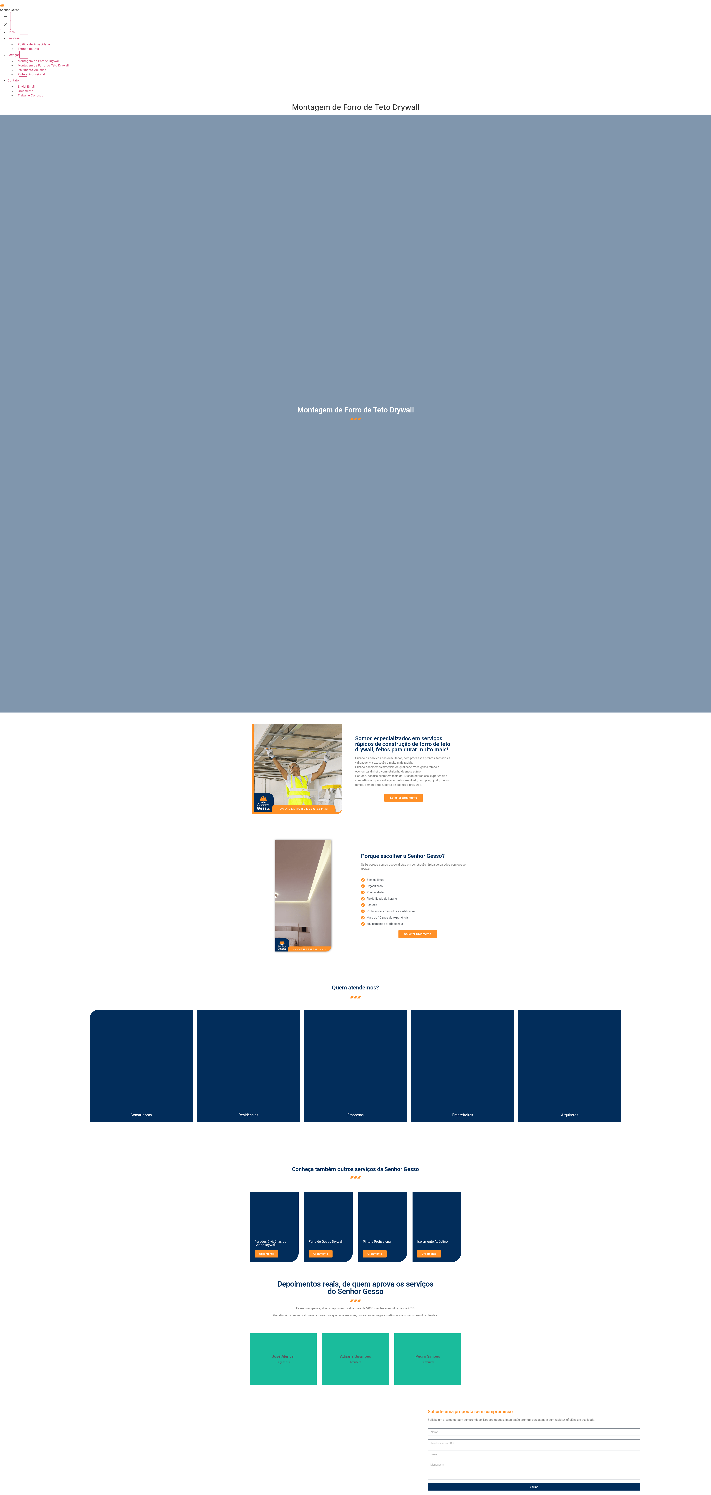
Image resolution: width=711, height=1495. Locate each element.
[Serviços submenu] (23, 55)
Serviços (13, 55)
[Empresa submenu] (24, 38)
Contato (13, 80)
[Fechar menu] (5, 25)
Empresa (13, 38)
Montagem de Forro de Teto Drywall (355, 410)
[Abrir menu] (5, 16)
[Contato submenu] (23, 80)
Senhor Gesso (9, 10)
